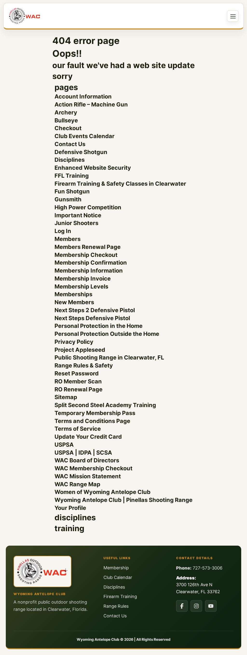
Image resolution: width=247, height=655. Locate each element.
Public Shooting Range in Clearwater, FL (109, 357)
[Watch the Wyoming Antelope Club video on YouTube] (211, 606)
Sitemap (66, 397)
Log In (63, 230)
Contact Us (70, 144)
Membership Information (89, 270)
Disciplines (70, 159)
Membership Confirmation (91, 262)
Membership (116, 567)
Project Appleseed (80, 349)
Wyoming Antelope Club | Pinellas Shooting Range (123, 499)
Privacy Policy (74, 341)
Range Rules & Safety (84, 365)
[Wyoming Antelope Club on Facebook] (182, 606)
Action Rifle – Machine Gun (91, 104)
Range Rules (116, 606)
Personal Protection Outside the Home (107, 333)
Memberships (73, 294)
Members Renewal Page (88, 246)
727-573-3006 (207, 567)
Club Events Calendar (85, 136)
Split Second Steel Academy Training (105, 404)
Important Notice (78, 215)
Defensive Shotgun (81, 151)
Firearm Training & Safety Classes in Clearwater (120, 183)
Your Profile (70, 507)
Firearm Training (120, 596)
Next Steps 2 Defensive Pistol (95, 310)
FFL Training (72, 175)
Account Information (83, 96)
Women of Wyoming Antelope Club (103, 491)
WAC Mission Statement (88, 476)
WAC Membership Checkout (93, 468)
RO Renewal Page (79, 389)
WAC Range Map (77, 484)
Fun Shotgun (72, 191)
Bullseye (66, 120)
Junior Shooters (76, 222)
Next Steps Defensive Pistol (92, 318)
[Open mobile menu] (233, 16)
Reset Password (77, 373)
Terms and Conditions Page (92, 420)
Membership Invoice (83, 278)
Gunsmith (68, 199)
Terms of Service (78, 428)
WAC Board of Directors (87, 460)
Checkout (68, 128)
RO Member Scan (78, 381)
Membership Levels (81, 286)
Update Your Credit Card (88, 436)
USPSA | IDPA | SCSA (83, 452)
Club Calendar (117, 577)
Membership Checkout (86, 254)
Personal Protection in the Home (99, 325)
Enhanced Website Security (93, 167)
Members (68, 238)
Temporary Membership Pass (95, 412)
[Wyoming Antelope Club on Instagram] (196, 606)
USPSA (64, 444)
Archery (66, 112)
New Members (74, 302)
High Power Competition (88, 207)
